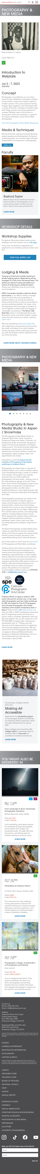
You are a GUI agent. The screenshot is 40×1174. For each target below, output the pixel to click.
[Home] (11, 2)
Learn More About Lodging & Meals (20, 343)
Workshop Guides (10, 1102)
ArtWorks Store (9, 1074)
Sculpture (6, 1127)
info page (33, 242)
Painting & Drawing (11, 1116)
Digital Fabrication (11, 1109)
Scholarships (8, 1054)
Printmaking (7, 1123)
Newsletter (22, 2)
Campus (5, 1070)
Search (29, 2)
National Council (10, 1084)
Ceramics (6, 1105)
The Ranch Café (9, 1077)
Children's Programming (13, 1130)
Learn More (9, 212)
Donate (5, 1043)
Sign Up (35, 1161)
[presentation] (3, 389)
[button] (10, 413)
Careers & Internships (12, 1046)
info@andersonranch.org (16, 1008)
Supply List (7, 145)
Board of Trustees (10, 1081)
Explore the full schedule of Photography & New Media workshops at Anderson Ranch (17, 462)
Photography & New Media (14, 1119)
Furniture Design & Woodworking (18, 1112)
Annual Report (9, 1095)
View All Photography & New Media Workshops (20, 123)
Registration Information (14, 1050)
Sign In (33, 2)
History (5, 1092)
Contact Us (25, 2)
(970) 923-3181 (13, 1006)
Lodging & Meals (9, 1057)
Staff (4, 1088)
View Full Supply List (20, 257)
